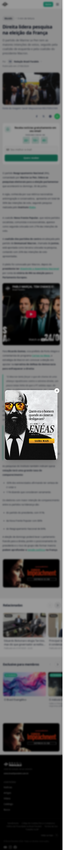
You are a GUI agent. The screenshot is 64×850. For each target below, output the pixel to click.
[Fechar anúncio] (56, 390)
